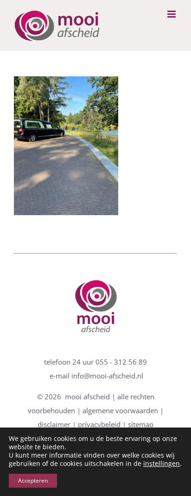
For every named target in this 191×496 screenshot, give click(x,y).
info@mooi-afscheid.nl (107, 375)
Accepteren (33, 480)
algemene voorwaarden (120, 410)
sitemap (140, 424)
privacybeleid (99, 424)
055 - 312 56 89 (121, 361)
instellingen (161, 463)
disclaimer (54, 424)
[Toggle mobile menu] (172, 14)
